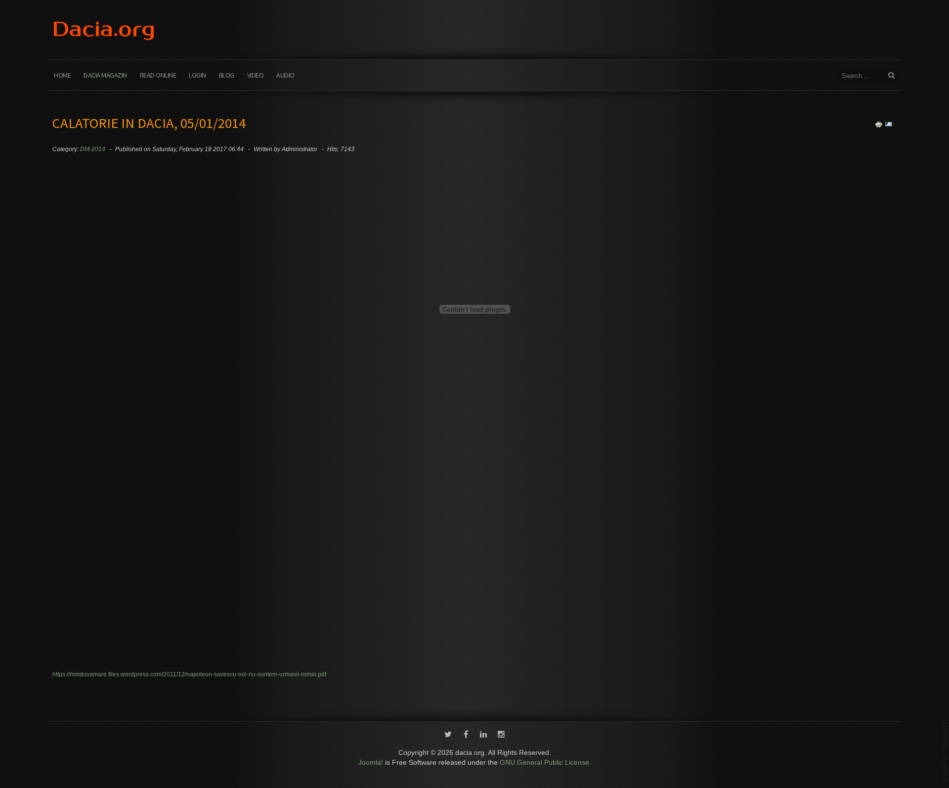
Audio (285, 75)
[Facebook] (466, 735)
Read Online (158, 75)
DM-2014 (92, 149)
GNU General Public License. (545, 762)
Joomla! (370, 762)
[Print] (879, 123)
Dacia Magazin (105, 75)
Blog (226, 75)
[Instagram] (501, 735)
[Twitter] (448, 735)
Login (197, 75)
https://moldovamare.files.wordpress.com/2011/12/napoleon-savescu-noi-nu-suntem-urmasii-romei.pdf (189, 674)
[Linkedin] (483, 735)
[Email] (889, 123)
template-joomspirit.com (945, 751)
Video (255, 75)
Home (62, 75)
